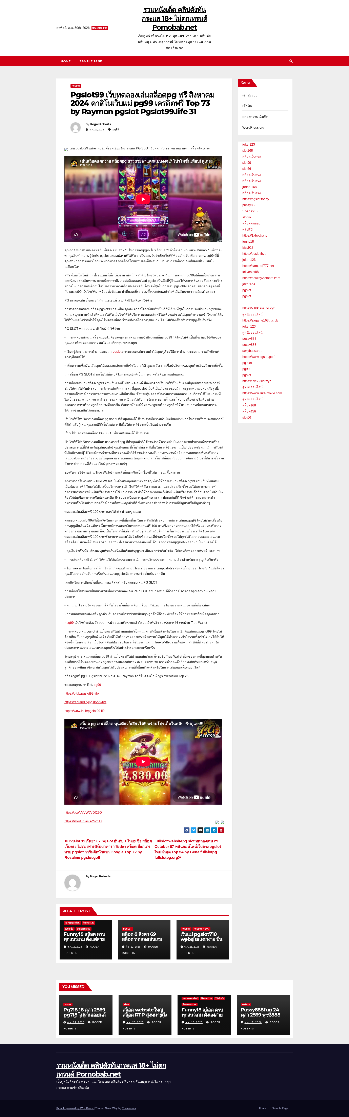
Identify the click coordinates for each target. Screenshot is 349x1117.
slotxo (246, 217)
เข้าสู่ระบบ (250, 95)
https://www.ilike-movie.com (262, 393)
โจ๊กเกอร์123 (88, 923)
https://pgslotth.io (254, 253)
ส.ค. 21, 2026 (75, 1022)
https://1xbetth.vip (254, 235)
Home (65, 61)
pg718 (68, 1004)
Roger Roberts (100, 124)
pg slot (247, 363)
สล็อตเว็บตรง (251, 156)
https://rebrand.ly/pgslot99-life (85, 702)
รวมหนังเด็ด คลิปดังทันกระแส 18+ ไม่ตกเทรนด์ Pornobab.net (174, 18)
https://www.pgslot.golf (258, 357)
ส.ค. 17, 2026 (253, 1022)
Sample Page (90, 61)
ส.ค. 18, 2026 (194, 1022)
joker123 (248, 144)
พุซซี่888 (246, 1004)
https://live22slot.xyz (256, 381)
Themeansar (129, 1108)
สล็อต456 (249, 411)
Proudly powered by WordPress (75, 1108)
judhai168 (249, 187)
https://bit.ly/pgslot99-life (81, 693)
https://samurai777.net (258, 266)
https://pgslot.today (255, 199)
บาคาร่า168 (250, 211)
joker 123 (249, 259)
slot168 (247, 150)
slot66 (246, 168)
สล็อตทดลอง (251, 223)
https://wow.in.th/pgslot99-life (84, 711)
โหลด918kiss (83, 929)
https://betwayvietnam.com (261, 278)
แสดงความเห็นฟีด (255, 116)
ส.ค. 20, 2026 (135, 1022)
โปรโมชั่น (69, 929)
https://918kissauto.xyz (258, 308)
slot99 (246, 162)
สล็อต (126, 1004)
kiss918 (247, 247)
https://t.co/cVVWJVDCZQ (83, 812)
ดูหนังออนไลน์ (252, 314)
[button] (291, 61)
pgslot (76, 86)
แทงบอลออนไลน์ (72, 923)
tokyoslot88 (250, 272)
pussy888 (249, 205)
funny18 (248, 241)
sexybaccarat (251, 350)
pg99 (115, 129)
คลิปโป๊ (247, 229)
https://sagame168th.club (260, 320)
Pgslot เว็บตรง (201, 929)
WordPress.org (253, 127)
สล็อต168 (249, 405)
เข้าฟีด (247, 106)
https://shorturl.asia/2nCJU (83, 821)
